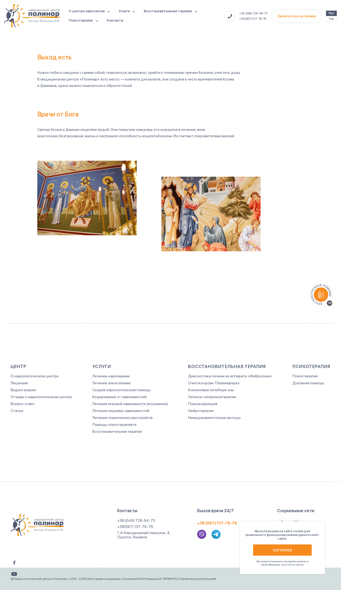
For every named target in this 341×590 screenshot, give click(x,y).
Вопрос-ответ (23, 404)
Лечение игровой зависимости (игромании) (130, 404)
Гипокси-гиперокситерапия (212, 397)
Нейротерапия (201, 411)
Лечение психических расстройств (122, 417)
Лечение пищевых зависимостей (120, 411)
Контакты (115, 20)
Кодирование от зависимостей (119, 397)
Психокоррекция (202, 404)
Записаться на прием (297, 16)
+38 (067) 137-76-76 (217, 523)
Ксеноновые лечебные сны (211, 390)
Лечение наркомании (111, 376)
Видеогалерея (23, 390)
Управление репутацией (197, 579)
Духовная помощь (308, 383)
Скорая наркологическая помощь (121, 390)
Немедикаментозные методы (214, 417)
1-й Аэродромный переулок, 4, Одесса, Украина (143, 535)
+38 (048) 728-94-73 (253, 13)
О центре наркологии (87, 11)
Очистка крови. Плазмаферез (213, 383)
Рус (331, 13)
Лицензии (19, 383)
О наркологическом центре (35, 376)
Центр (18, 366)
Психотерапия (81, 20)
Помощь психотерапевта (114, 424)
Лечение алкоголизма (111, 383)
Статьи (17, 411)
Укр (331, 19)
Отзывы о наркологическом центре (41, 397)
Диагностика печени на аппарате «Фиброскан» (230, 376)
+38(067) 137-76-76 (252, 19)
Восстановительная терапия (168, 11)
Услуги (124, 11)
